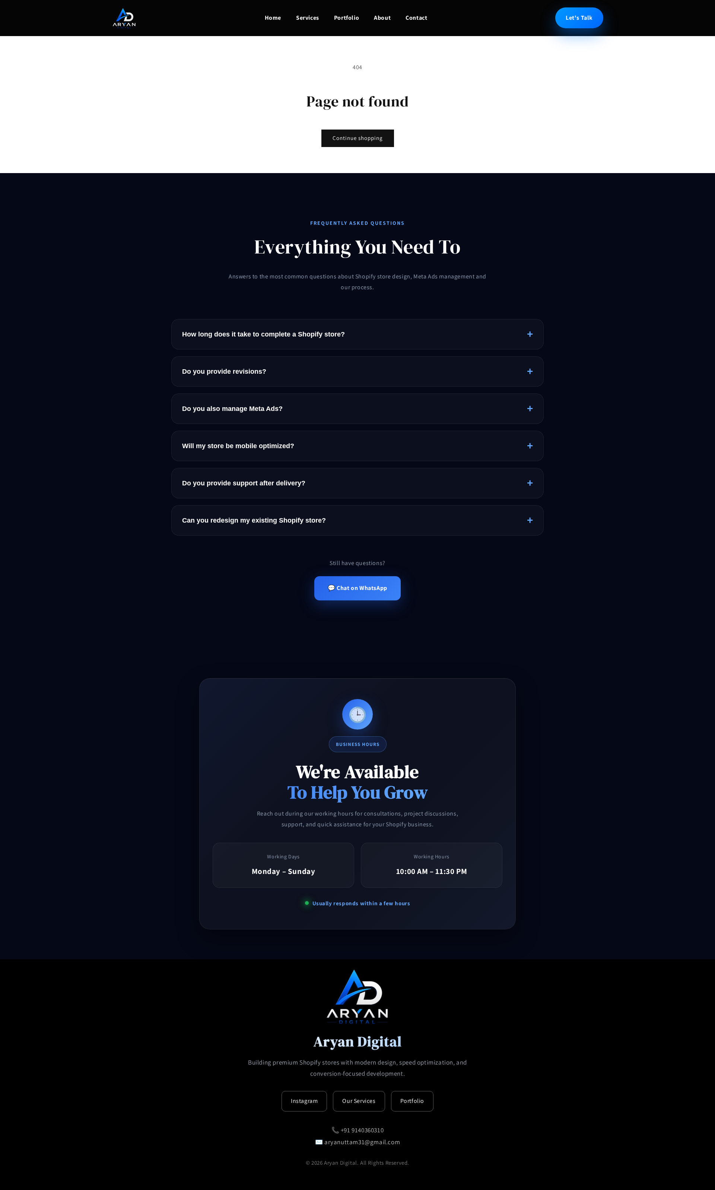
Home (273, 18)
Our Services (358, 1101)
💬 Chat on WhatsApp (357, 588)
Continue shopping (358, 137)
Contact (416, 18)
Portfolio (346, 18)
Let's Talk (579, 18)
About (382, 18)
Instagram (304, 1101)
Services (307, 18)
